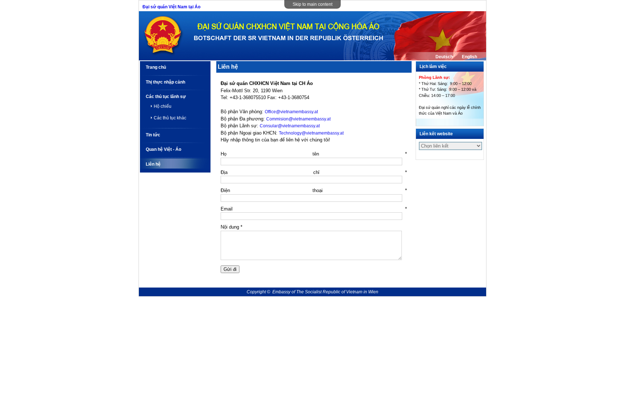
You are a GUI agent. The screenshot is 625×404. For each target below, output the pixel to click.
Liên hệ (153, 164)
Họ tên (314, 154)
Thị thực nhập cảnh (165, 82)
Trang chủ (156, 67)
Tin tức (153, 134)
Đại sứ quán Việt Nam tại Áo (171, 6)
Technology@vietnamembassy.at (311, 133)
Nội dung (231, 227)
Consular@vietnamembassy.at (290, 125)
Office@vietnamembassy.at (291, 111)
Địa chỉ (314, 172)
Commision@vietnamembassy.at (298, 119)
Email (314, 209)
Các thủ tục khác (170, 117)
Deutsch (444, 56)
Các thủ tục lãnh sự (166, 96)
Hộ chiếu (162, 106)
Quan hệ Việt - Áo (163, 149)
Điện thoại (314, 190)
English (469, 56)
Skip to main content (312, 4)
